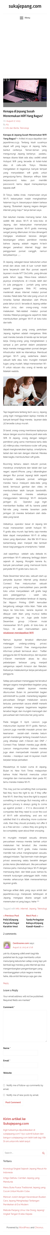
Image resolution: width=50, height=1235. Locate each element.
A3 (7, 124)
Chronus (39, 1227)
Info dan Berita (12, 128)
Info (17, 908)
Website (7, 1073)
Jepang (32, 908)
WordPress (24, 1227)
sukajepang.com (25, 6)
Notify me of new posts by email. (23, 1095)
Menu (27, 17)
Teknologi (24, 128)
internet (24, 908)
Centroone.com (21, 943)
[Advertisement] (25, 48)
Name (7, 1048)
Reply (6, 983)
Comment (9, 1007)
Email (6, 1060)
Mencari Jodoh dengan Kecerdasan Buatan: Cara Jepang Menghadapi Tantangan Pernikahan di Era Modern (24, 1201)
